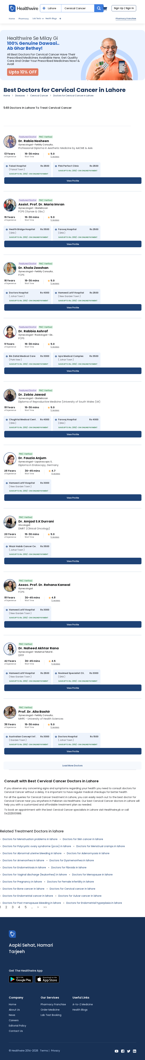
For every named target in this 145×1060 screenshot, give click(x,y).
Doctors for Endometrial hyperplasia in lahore (94, 903)
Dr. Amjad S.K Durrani (36, 521)
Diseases (20, 95)
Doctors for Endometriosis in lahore (24, 867)
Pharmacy (24, 18)
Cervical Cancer (39, 95)
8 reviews (55, 474)
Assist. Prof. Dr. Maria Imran (41, 204)
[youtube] (116, 1051)
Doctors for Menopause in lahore (92, 874)
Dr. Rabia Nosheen (33, 141)
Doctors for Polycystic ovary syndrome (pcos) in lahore (37, 846)
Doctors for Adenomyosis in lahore (88, 853)
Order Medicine (50, 1009)
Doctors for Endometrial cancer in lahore (28, 896)
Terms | (44, 1050)
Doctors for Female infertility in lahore (70, 881)
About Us (14, 1009)
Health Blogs (51, 18)
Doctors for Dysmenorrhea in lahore (72, 860)
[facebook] (122, 1051)
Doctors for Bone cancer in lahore (23, 889)
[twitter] (128, 1051)
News (12, 1015)
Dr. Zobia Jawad (32, 394)
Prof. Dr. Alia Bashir (34, 711)
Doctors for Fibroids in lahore (68, 867)
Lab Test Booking (51, 1015)
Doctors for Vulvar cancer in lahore (80, 896)
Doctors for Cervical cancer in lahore (72, 889)
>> (45, 907)
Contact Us (16, 1031)
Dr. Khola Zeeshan (33, 267)
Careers (14, 1020)
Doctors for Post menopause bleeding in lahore (32, 903)
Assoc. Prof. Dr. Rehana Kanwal (44, 585)
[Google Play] (21, 979)
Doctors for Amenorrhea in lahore (23, 860)
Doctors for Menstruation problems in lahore (30, 839)
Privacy (55, 1050)
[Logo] (12, 934)
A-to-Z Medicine (82, 1004)
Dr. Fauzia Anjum (32, 458)
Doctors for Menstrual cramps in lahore (100, 846)
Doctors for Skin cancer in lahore (83, 839)
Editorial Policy (17, 1025)
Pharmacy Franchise (126, 18)
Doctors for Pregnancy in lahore (22, 881)
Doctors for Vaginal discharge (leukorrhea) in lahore (35, 874)
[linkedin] (134, 1051)
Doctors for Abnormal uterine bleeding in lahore (32, 853)
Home (12, 18)
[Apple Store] (47, 979)
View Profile (73, 180)
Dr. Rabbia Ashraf (33, 331)
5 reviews (55, 157)
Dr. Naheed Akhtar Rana (38, 648)
